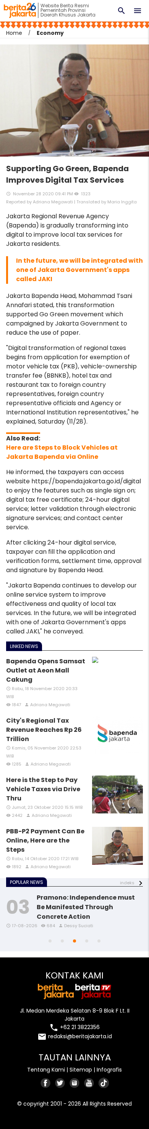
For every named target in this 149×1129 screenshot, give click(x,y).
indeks (127, 883)
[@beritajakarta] (60, 1083)
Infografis (109, 1069)
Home (14, 33)
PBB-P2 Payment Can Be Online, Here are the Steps (45, 840)
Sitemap (81, 1069)
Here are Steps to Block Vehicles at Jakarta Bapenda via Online (62, 452)
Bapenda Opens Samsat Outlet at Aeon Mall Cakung (45, 670)
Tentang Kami (46, 1069)
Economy (50, 33)
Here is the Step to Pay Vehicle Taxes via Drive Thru (43, 789)
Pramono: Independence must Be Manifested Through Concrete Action (86, 907)
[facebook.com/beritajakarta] (45, 1083)
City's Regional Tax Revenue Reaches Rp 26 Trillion (44, 729)
